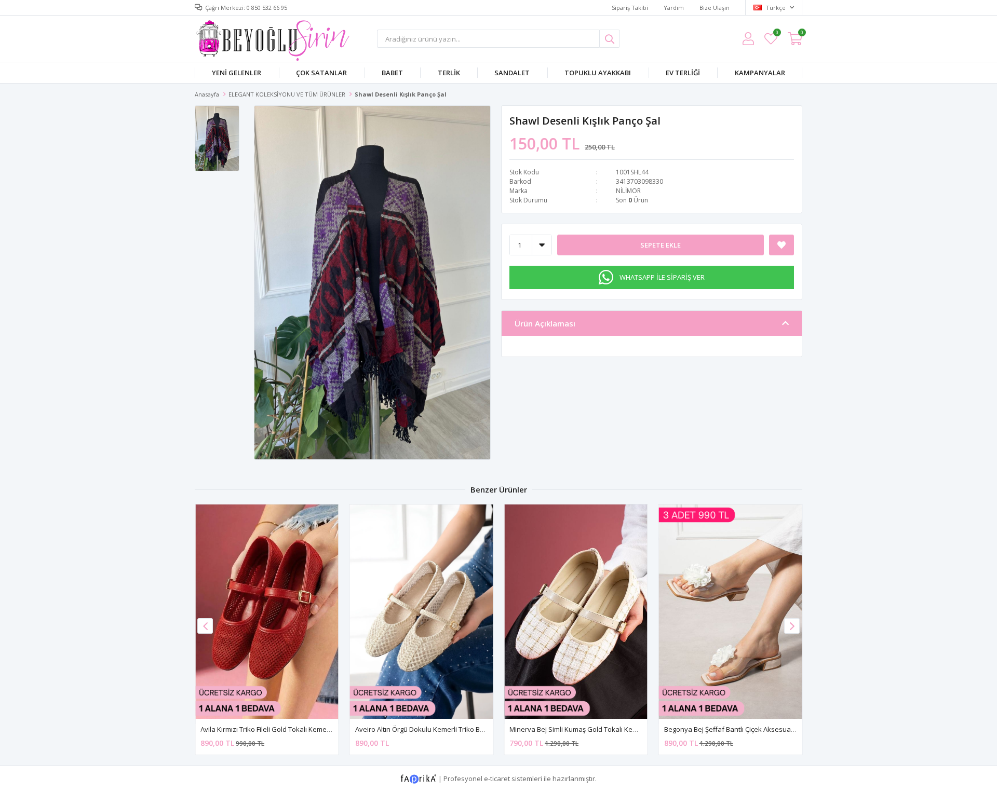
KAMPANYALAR (760, 72)
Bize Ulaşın (714, 7)
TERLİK (449, 72)
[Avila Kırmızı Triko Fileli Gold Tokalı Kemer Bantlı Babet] (267, 611)
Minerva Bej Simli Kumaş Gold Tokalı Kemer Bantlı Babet (596, 729)
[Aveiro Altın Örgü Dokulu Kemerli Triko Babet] (421, 611)
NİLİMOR (628, 190)
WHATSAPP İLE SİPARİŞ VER (662, 277)
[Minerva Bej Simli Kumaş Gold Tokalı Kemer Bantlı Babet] (576, 611)
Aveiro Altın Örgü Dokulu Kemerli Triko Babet (424, 729)
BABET (392, 72)
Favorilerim (776, 34)
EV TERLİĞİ (683, 72)
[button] (792, 626)
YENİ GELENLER (236, 72)
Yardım (674, 7)
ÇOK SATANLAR (321, 72)
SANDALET (512, 72)
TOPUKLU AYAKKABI (597, 72)
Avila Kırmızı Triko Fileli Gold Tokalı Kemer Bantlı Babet (284, 729)
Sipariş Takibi (630, 7)
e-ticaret (497, 778)
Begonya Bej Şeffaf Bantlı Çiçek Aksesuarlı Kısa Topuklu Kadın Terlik (770, 729)
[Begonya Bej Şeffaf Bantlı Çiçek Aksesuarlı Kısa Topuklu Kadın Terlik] (730, 611)
